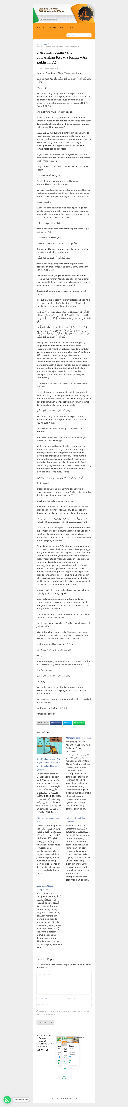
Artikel (70, 27)
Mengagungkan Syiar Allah (78, 738)
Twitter (68, 723)
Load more (64, 1077)
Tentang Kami (41, 27)
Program (53, 27)
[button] (7, 1100)
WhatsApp (80, 723)
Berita (62, 27)
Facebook (57, 723)
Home (38, 44)
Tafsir (45, 44)
